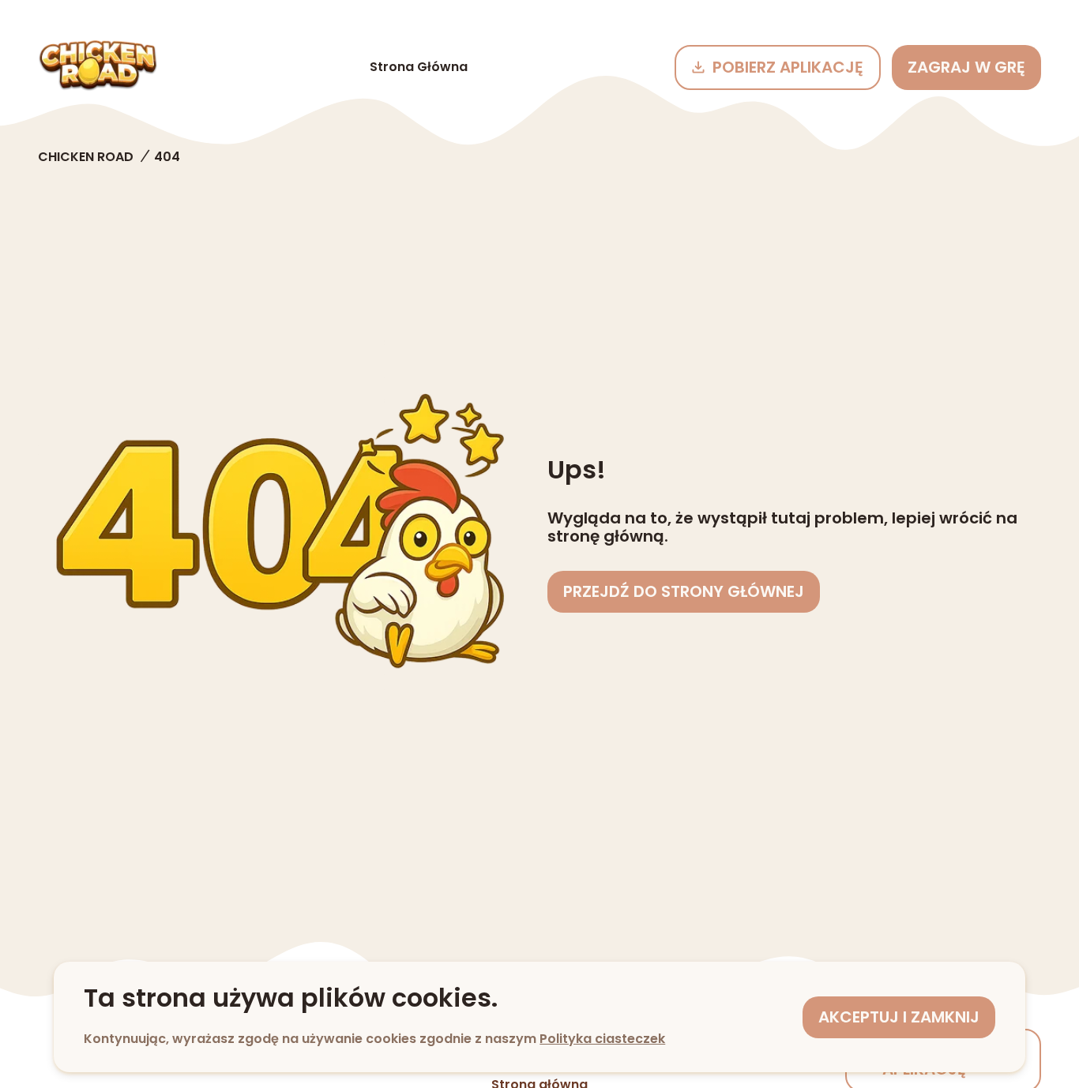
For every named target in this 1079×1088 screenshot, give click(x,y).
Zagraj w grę (966, 67)
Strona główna (419, 67)
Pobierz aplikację (787, 67)
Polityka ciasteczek (602, 1039)
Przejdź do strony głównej (683, 591)
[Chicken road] (98, 67)
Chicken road (85, 157)
